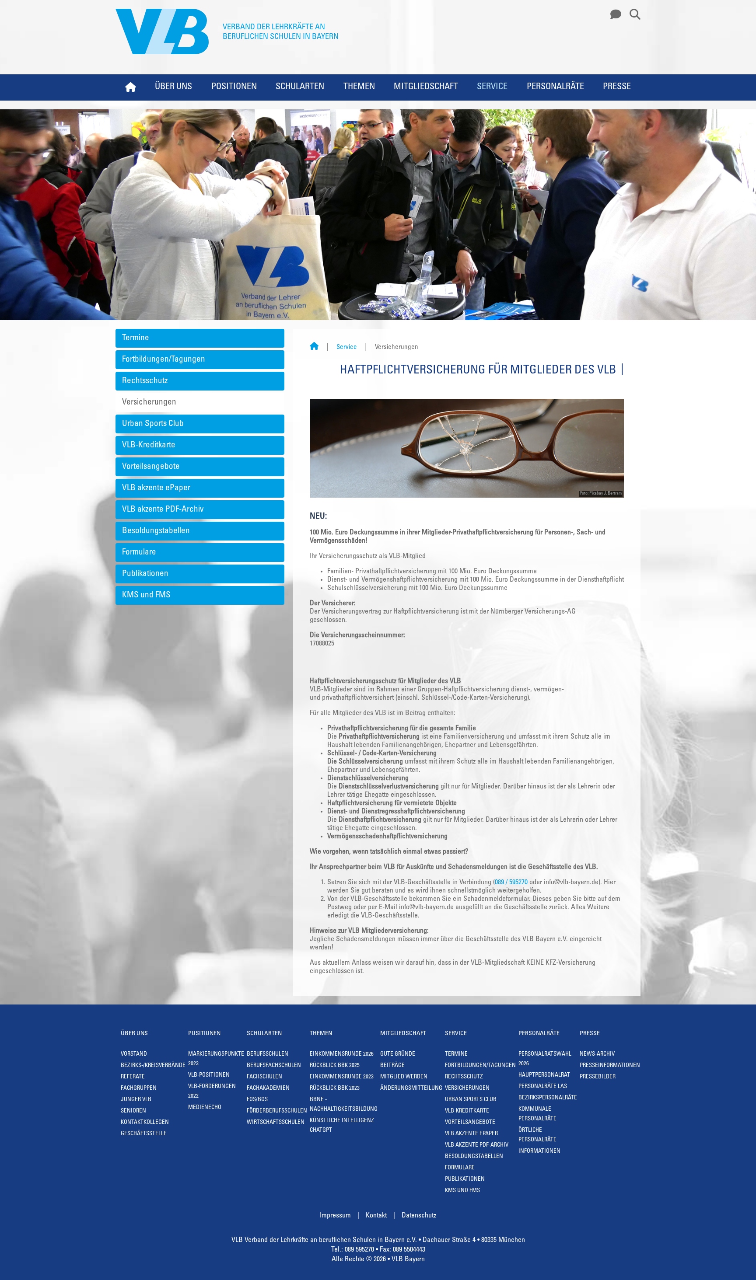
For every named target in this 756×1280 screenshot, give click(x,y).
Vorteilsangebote (151, 467)
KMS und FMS (146, 595)
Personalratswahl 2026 (544, 1059)
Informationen (539, 1151)
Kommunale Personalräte (537, 1114)
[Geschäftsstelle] (613, 15)
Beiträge (392, 1066)
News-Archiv (597, 1054)
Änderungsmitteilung (411, 1089)
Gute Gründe (397, 1054)
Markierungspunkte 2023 (216, 1059)
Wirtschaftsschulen (275, 1123)
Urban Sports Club (153, 424)
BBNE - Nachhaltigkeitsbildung (344, 1105)
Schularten (300, 87)
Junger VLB (136, 1100)
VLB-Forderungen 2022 (212, 1091)
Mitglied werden (403, 1077)
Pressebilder (598, 1077)
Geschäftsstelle (144, 1134)
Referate (133, 1077)
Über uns (173, 87)
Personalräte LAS (542, 1087)
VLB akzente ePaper (156, 488)
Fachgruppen (139, 1089)
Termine (135, 338)
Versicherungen (149, 402)
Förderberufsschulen (277, 1111)
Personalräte (555, 87)
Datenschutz (419, 1215)
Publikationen (145, 574)
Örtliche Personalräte (537, 1135)
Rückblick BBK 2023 (335, 1089)
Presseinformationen (610, 1066)
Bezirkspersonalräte (547, 1098)
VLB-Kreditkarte (148, 445)
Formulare (139, 552)
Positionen (234, 87)
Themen (359, 87)
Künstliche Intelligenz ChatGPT (342, 1126)
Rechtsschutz (145, 381)
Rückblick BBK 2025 (335, 1066)
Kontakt (376, 1215)
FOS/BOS (257, 1100)
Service (492, 87)
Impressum (335, 1215)
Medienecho (204, 1108)
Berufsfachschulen (274, 1066)
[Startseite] (314, 347)
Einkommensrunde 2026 (342, 1054)
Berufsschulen (267, 1054)
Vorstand (134, 1054)
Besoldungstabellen (156, 531)
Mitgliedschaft (426, 87)
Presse (617, 87)
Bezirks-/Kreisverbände (153, 1066)
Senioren (133, 1111)
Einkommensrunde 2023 (342, 1077)
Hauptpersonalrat (544, 1075)
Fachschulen (264, 1077)
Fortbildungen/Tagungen (163, 360)
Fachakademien (268, 1089)
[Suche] (631, 15)
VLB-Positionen (209, 1075)
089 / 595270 (511, 882)
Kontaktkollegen (145, 1123)
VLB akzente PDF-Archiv (162, 510)
